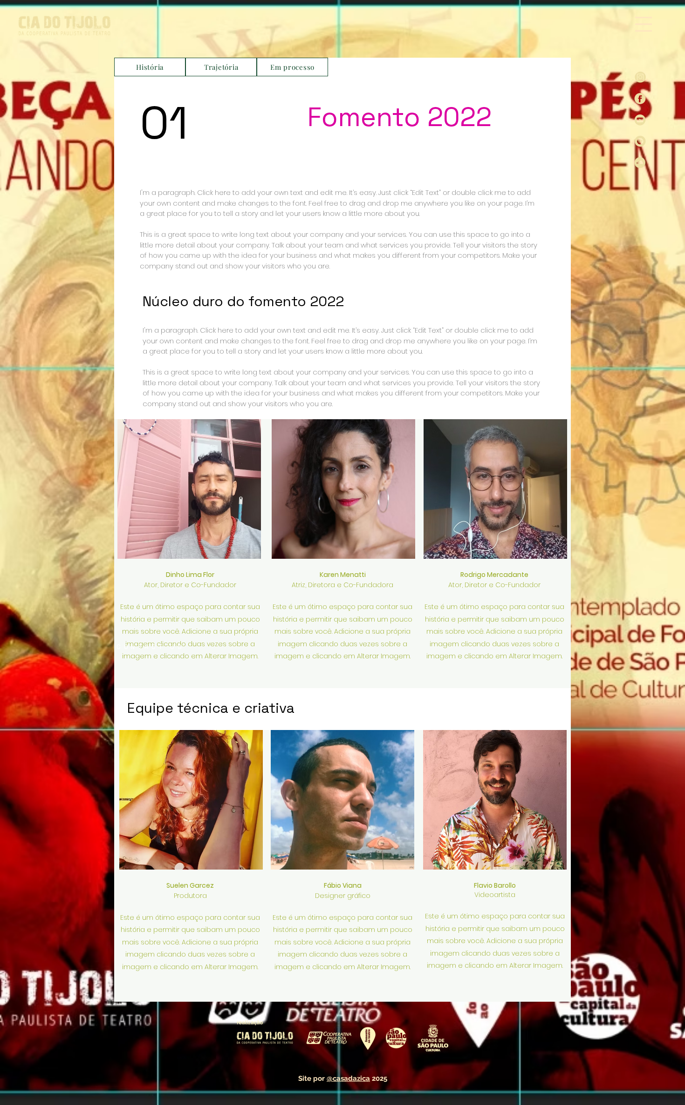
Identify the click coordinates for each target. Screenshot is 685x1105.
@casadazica (348, 1078)
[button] (643, 24)
